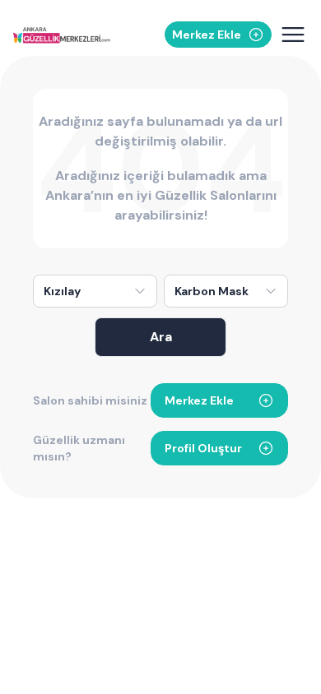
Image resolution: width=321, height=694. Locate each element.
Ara (161, 336)
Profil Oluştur (203, 448)
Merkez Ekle (199, 400)
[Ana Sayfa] (61, 35)
